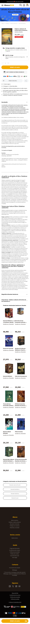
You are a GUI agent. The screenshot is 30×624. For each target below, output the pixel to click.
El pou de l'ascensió (8, 348)
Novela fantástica (22, 23)
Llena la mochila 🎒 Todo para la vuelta (15, 1)
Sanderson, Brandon (19, 32)
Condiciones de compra (14, 550)
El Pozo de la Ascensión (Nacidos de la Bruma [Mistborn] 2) (21, 461)
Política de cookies (14, 554)
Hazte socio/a (15, 538)
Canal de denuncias (14, 555)
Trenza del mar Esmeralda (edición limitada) (8, 405)
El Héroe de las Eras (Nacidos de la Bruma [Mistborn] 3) (20, 405)
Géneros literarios (13, 23)
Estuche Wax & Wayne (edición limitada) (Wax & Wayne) (9, 461)
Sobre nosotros (14, 520)
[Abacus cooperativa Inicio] (9, 6)
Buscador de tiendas (14, 524)
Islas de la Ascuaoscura (21, 376)
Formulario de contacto (14, 568)
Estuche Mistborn (7, 376)
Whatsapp (14, 570)
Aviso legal (14, 557)
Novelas (7, 23)
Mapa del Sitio (15, 593)
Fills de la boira (19, 432)
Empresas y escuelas (14, 527)
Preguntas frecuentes (15, 548)
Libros (3, 23)
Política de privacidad (15, 552)
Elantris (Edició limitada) (7, 432)
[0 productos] (27, 6)
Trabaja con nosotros (14, 526)
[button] (24, 5)
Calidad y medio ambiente (15, 522)
